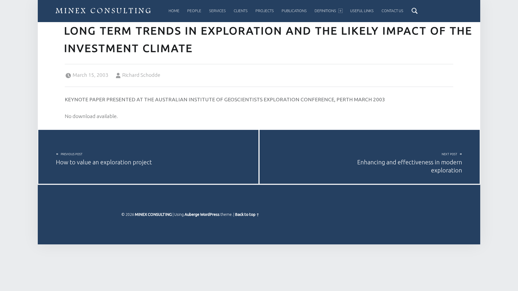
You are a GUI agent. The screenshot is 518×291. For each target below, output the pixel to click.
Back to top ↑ (247, 214)
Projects (264, 11)
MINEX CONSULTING (104, 11)
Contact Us (392, 11)
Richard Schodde (141, 75)
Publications (294, 11)
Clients (241, 11)
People (194, 11)
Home (174, 11)
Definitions (325, 11)
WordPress (210, 214)
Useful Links (362, 11)
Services (217, 11)
